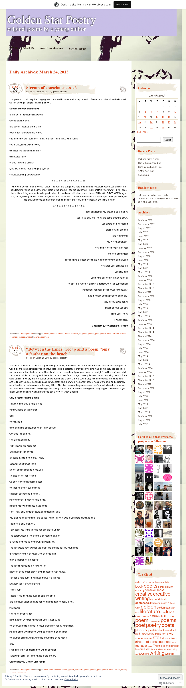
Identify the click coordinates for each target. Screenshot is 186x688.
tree (137, 649)
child (162, 586)
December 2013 (146, 375)
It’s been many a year (148, 158)
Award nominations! (52, 48)
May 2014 (143, 355)
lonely (163, 612)
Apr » (145, 131)
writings (169, 653)
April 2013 (143, 407)
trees (143, 649)
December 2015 (146, 283)
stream (116, 333)
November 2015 (146, 287)
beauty (163, 582)
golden (71, 669)
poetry (103, 333)
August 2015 (144, 299)
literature (74, 333)
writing (29, 336)
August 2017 (144, 227)
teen (174, 642)
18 (139, 122)
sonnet (139, 638)
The (155, 645)
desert (164, 603)
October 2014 (144, 335)
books (46, 333)
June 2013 (143, 399)
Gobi (137, 607)
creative (144, 593)
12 (145, 116)
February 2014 (145, 367)
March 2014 (144, 363)
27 (151, 127)
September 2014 (146, 339)
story (165, 638)
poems (91, 333)
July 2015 (143, 303)
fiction (170, 603)
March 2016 (144, 271)
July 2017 (143, 231)
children (169, 586)
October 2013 (144, 383)
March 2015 (144, 315)
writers (145, 653)
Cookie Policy (71, 679)
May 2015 (143, 307)
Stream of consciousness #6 (51, 87)
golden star (163, 607)
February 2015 (145, 319)
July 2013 (143, 395)
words (138, 653)
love (170, 611)
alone (139, 582)
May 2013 (143, 403)
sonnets (148, 638)
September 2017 (146, 223)
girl (174, 603)
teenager (141, 645)
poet (97, 333)
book (46, 669)
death (67, 333)
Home (14, 47)
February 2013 (145, 415)
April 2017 (143, 243)
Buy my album (77, 48)
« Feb (138, 131)
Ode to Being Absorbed (149, 162)
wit (170, 649)
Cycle (153, 599)
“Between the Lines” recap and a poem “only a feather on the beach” (68, 351)
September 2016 (146, 251)
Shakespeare (146, 633)
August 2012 (144, 419)
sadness (164, 629)
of (80, 333)
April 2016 (143, 267)
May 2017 (143, 239)
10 (175, 111)
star (157, 637)
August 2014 (144, 343)
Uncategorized (26, 333)
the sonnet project (168, 645)
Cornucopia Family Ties (149, 166)
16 (169, 116)
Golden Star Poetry (52, 19)
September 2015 (146, 295)
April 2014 (143, 359)
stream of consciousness (153, 641)
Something (143, 174)
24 (175, 122)
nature (154, 615)
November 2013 (146, 379)
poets (109, 333)
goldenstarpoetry (60, 91)
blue (169, 582)
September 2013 (146, 387)
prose (139, 629)
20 (151, 122)
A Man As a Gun (146, 170)
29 (163, 127)
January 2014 (145, 371)
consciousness (57, 333)
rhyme (149, 630)
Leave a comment (41, 336)
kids (137, 612)
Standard (122, 88)
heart (173, 607)
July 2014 (143, 347)
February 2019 (145, 219)
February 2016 (145, 275)
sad (156, 629)
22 (163, 122)
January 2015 (145, 323)
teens (149, 645)
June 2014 (143, 351)
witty (175, 649)
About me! (29, 47)
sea (136, 633)
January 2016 (145, 279)
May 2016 (143, 263)
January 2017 (145, 247)
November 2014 (146, 331)
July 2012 (143, 423)
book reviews (55, 669)
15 (163, 116)
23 (169, 122)
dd (158, 599)
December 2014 (146, 327)
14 (157, 116)
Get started (122, 4)
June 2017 (143, 235)
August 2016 (144, 255)
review (117, 669)
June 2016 (143, 259)
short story (166, 633)
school (172, 629)
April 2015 (143, 311)
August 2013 (144, 391)
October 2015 (144, 291)
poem (84, 333)
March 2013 (144, 411)
